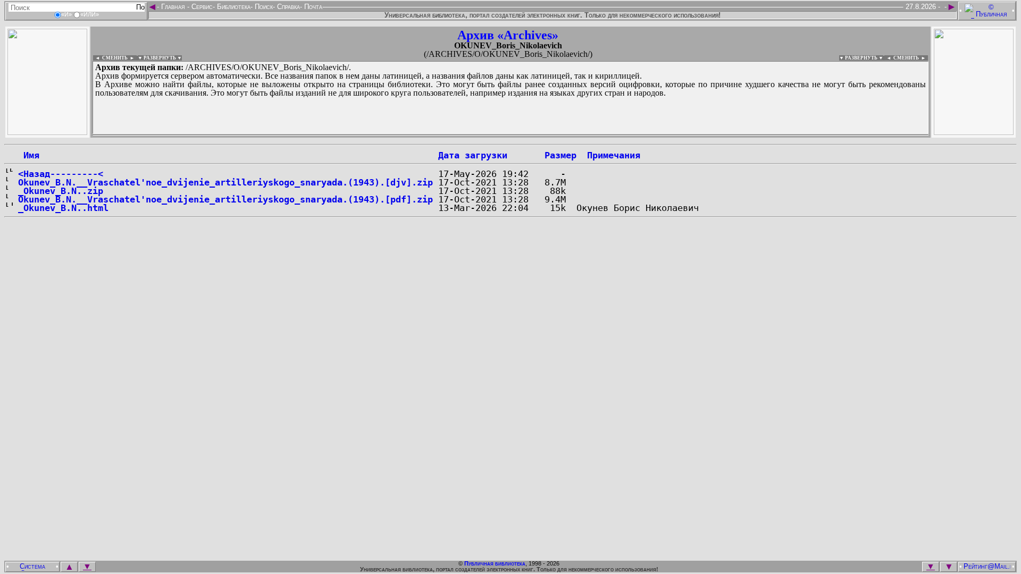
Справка (287, 6)
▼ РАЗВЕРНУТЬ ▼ (160, 58)
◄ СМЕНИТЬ (110, 58)
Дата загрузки (472, 155)
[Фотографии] (47, 132)
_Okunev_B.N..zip (60, 190)
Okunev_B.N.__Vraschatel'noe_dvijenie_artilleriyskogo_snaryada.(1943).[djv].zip (225, 182)
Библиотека (232, 6)
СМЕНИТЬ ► (910, 58)
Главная (173, 6)
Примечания (613, 155)
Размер (560, 155)
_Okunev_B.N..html (63, 207)
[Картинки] (974, 132)
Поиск (263, 6)
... (350, 135)
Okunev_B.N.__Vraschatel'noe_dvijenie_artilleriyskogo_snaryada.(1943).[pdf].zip (225, 199)
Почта (312, 6)
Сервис (201, 6)
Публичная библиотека (494, 563)
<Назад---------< (60, 173)
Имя (28, 155)
